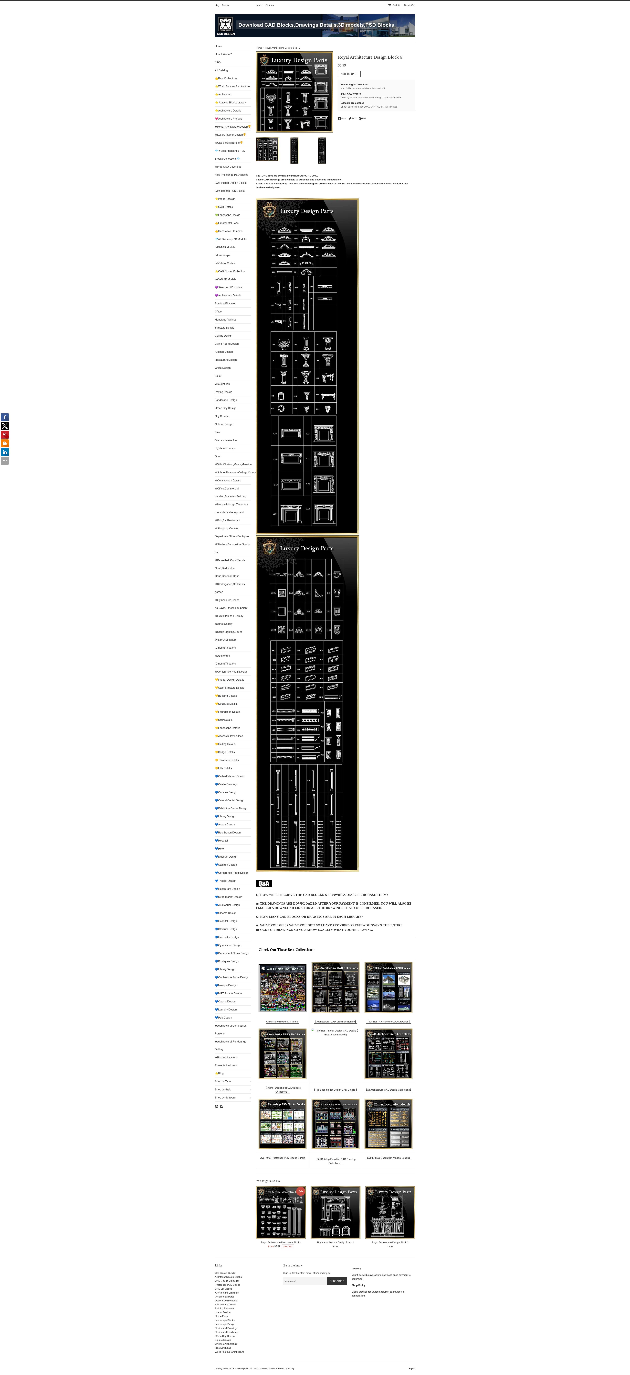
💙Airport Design (225, 824)
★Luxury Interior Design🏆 (230, 134)
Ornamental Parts (224, 1296)
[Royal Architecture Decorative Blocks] (281, 1212)
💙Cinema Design (225, 913)
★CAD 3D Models (225, 279)
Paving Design (223, 392)
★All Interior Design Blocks (231, 183)
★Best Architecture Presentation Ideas (226, 1061)
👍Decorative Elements (228, 231)
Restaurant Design (226, 360)
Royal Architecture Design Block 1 (335, 1242)
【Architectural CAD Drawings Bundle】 (335, 1021)
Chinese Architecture (226, 1343)
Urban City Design (225, 408)
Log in (259, 5)
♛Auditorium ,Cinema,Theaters (225, 659)
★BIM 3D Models (225, 247)
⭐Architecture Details (228, 110)
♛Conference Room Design (231, 671)
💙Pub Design (223, 1017)
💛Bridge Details (225, 752)
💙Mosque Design (226, 985)
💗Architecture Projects (228, 118)
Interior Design (223, 1312)
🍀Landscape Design (227, 215)
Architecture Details (225, 1304)
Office (218, 311)
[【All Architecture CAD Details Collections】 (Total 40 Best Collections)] (388, 1054)
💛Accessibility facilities (229, 736)
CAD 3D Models (223, 1288)
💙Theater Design (225, 881)
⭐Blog (219, 1073)
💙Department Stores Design (232, 953)
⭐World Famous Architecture (232, 86)
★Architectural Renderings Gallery (230, 1045)
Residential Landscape (227, 1332)
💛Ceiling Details (225, 744)
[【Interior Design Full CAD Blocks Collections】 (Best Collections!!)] (282, 1054)
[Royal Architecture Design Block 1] (335, 1212)
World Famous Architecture (229, 1351)
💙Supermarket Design (228, 897)
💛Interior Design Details (229, 679)
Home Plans (221, 1316)
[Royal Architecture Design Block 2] (390, 1212)
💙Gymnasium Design (228, 945)
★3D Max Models (225, 263)
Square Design (223, 1340)
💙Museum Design (226, 856)
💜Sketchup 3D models (228, 287)
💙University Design (227, 937)
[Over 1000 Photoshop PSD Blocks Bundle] (282, 1124)
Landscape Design (226, 400)
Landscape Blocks (225, 1320)
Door (218, 456)
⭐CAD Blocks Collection (230, 271)
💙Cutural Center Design (229, 800)
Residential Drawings (226, 1328)
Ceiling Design (223, 335)
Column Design (224, 424)
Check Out (409, 5)
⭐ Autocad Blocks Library (230, 102)
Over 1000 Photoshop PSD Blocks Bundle (282, 1157)
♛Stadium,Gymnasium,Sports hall (232, 548)
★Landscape (222, 255)
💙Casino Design (225, 1001)
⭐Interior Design (225, 199)
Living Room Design (227, 343)
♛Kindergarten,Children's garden (230, 588)
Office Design (223, 368)
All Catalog (221, 70)
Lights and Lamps (225, 448)
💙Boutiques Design (227, 961)
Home (218, 46)
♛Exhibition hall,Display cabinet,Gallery (229, 620)
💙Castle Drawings (226, 784)
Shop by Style (233, 1089)
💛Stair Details (223, 720)
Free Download (223, 1347)
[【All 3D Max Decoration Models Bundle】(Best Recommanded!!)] (388, 1124)
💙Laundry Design (226, 1009)
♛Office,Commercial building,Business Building (230, 492)
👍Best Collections (226, 78)
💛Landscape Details (227, 728)
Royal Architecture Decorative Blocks (281, 1242)
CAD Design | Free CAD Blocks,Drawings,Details (253, 1368)
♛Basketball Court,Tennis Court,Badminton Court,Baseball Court (230, 568)
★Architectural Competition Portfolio (231, 1029)
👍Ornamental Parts (227, 223)
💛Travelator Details (227, 760)
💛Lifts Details (223, 768)
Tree (217, 432)
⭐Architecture (223, 94)
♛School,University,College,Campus (233, 472)
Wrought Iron (222, 384)
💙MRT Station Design (228, 993)
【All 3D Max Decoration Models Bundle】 (388, 1157)
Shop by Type (233, 1081)
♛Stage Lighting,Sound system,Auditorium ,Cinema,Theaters (228, 639)
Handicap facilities (225, 319)
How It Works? (223, 54)
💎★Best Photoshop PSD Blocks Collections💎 (230, 154)
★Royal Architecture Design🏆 (233, 126)
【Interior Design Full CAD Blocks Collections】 (282, 1089)
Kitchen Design (224, 352)
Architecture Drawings (227, 1292)
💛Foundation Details (227, 712)
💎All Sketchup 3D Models (230, 239)
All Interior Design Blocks (228, 1276)
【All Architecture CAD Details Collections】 (388, 1089)
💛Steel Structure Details (229, 687)
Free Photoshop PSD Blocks (231, 175)
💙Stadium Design (226, 864)
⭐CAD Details (224, 207)
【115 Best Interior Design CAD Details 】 (335, 1089)
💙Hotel (219, 848)
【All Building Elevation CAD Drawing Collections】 (335, 1161)
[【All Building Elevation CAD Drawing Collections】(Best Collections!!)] (335, 1124)
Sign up (270, 5)
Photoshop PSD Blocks (227, 1284)
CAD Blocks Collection (227, 1280)
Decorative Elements (226, 1300)
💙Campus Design (226, 792)
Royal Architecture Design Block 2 (390, 1242)
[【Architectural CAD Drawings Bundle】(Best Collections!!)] (335, 987)
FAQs (218, 62)
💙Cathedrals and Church (230, 776)
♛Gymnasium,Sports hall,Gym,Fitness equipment (231, 604)
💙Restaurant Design (227, 889)
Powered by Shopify (285, 1368)
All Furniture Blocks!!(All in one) (282, 1021)
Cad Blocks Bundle (225, 1273)
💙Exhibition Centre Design (231, 808)
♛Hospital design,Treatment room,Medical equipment (231, 508)
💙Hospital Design (226, 921)
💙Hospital (221, 840)
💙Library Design (225, 816)
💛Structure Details (226, 704)
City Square (222, 416)
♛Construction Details (228, 480)
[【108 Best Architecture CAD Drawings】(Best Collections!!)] (388, 987)
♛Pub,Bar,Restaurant (227, 520)
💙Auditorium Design (227, 905)
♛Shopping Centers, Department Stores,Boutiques (232, 532)
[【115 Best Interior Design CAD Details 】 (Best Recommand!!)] (335, 1054)
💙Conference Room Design (232, 873)
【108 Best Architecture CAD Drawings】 (388, 1021)
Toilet (218, 376)
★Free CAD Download (228, 166)
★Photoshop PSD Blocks (230, 191)
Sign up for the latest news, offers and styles (307, 1273)
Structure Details (224, 327)
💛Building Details (226, 696)
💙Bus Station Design (228, 832)
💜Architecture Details (228, 295)
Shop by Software (233, 1097)
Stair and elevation (226, 440)
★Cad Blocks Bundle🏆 (229, 142)
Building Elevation (225, 303)
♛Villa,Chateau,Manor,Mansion (233, 464)
